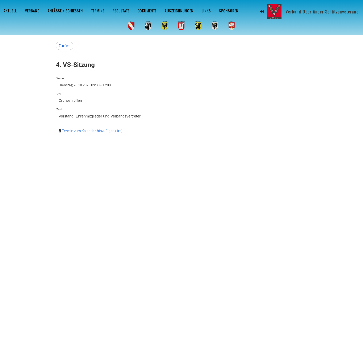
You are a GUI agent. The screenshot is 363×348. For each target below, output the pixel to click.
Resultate (121, 10)
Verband (32, 10)
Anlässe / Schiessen (65, 10)
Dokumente (147, 10)
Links (206, 10)
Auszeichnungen (179, 10)
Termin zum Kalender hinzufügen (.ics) (92, 130)
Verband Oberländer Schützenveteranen (323, 12)
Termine (97, 10)
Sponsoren (228, 10)
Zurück (65, 45)
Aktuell (10, 10)
